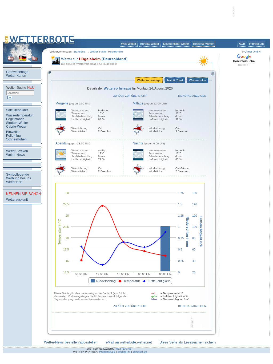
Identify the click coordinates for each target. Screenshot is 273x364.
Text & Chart (175, 80)
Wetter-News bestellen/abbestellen (70, 342)
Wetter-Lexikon (17, 151)
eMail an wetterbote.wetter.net (129, 342)
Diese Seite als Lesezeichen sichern (187, 342)
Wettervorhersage (148, 80)
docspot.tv (124, 351)
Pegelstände (15, 119)
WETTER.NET (124, 348)
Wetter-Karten (16, 76)
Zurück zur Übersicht (130, 95)
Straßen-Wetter (17, 123)
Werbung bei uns (18, 178)
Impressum (256, 43)
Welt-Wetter (128, 43)
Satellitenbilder (17, 110)
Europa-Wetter (149, 43)
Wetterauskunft (17, 199)
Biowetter (13, 132)
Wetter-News (15, 155)
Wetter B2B (14, 182)
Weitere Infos (197, 80)
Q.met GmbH (252, 51)
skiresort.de (140, 351)
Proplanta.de (107, 351)
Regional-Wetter (203, 43)
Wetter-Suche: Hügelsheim (106, 51)
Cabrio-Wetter (16, 126)
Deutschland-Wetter (176, 43)
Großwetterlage (17, 72)
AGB (242, 43)
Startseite (79, 51)
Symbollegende (17, 174)
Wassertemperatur (19, 115)
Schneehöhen (16, 139)
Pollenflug (13, 135)
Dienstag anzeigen (192, 95)
